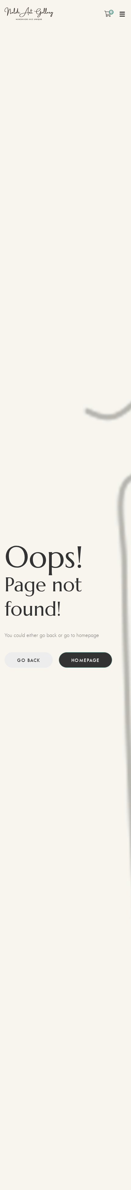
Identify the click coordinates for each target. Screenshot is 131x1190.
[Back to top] (114, 1173)
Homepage (85, 660)
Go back (28, 660)
